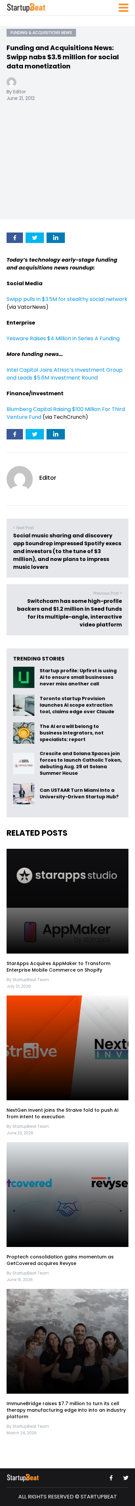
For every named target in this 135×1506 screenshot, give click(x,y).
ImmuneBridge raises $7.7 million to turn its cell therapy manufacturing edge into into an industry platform (66, 1410)
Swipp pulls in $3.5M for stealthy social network (67, 299)
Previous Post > (107, 593)
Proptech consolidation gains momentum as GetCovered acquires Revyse (60, 1260)
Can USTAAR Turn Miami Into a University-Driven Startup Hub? (79, 793)
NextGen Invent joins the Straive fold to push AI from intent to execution (63, 1113)
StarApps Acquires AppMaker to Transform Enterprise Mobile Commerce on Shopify (58, 966)
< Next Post (23, 527)
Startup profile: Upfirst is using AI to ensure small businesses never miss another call (78, 677)
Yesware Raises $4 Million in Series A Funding (63, 338)
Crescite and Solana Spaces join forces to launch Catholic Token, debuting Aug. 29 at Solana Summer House (81, 763)
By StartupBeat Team (28, 979)
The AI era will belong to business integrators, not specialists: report (72, 733)
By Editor (16, 91)
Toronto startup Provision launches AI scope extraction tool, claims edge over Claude (77, 705)
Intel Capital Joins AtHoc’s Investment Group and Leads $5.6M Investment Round (65, 373)
